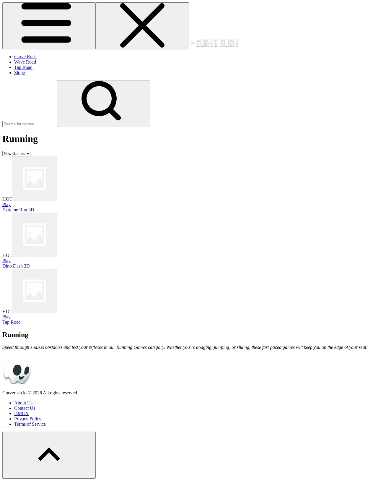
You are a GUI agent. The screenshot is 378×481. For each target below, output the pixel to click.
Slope (19, 72)
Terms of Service (30, 424)
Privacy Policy (27, 418)
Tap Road (23, 67)
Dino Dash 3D (16, 265)
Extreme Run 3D (18, 209)
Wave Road (25, 61)
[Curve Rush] (213, 45)
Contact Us (24, 408)
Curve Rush (25, 56)
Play (6, 204)
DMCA (21, 413)
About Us (23, 402)
